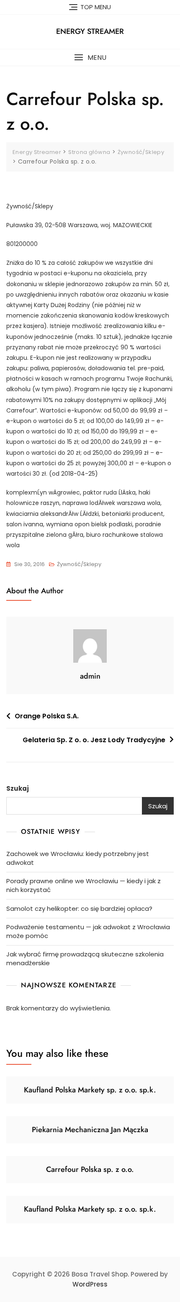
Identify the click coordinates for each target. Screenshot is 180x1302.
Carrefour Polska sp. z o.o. (90, 1169)
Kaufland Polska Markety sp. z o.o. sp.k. (90, 1089)
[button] (90, 58)
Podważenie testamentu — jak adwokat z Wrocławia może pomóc (88, 931)
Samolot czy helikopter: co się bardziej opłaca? (79, 908)
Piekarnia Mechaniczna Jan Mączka (90, 1129)
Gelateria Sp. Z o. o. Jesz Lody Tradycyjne (94, 740)
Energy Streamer (90, 31)
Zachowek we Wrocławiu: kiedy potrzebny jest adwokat (77, 858)
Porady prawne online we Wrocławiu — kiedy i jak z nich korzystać (83, 885)
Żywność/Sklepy (79, 564)
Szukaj (17, 788)
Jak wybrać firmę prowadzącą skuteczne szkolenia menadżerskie (85, 958)
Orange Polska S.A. (47, 716)
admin (90, 676)
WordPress (90, 1284)
